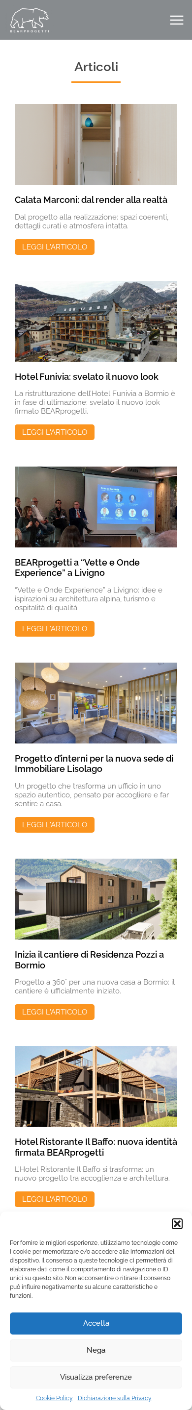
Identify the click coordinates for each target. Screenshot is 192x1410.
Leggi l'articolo (54, 247)
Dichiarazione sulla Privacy (115, 1398)
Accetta (96, 1323)
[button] (177, 1224)
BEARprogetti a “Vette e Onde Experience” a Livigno (77, 567)
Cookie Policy (54, 1398)
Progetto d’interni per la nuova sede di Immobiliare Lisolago (94, 763)
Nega (96, 1350)
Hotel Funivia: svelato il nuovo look (87, 376)
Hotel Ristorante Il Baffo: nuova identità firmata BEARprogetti (96, 1147)
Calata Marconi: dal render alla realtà (91, 200)
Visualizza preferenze (96, 1377)
